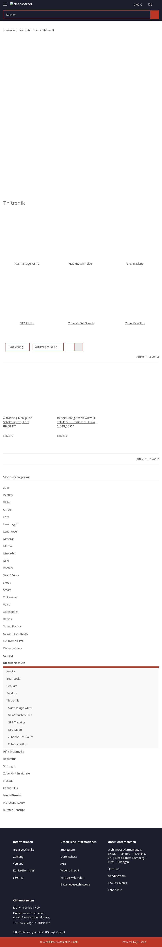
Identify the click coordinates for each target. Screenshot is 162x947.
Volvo (6, 604)
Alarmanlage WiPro (27, 263)
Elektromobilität (13, 641)
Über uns (113, 869)
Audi (6, 488)
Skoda (7, 582)
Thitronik (12, 700)
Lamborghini (11, 524)
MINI (6, 561)
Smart (7, 590)
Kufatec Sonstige (14, 810)
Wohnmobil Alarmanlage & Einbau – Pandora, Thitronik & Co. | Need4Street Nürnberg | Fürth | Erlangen (127, 856)
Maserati (8, 539)
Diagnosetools (12, 648)
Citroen (7, 509)
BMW (6, 502)
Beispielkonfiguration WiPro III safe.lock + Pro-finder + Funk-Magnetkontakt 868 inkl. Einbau (77, 420)
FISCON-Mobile (118, 883)
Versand (18, 863)
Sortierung (16, 347)
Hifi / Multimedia (13, 751)
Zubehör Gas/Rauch (81, 323)
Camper (8, 655)
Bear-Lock (13, 678)
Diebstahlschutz (14, 663)
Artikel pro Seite (46, 347)
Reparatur (9, 759)
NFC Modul (27, 323)
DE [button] (150, 4)
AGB (63, 863)
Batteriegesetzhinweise (75, 884)
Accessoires (10, 612)
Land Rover (10, 531)
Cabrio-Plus (10, 788)
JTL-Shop (141, 942)
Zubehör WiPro (135, 323)
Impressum (67, 849)
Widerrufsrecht (69, 870)
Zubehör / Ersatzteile (16, 773)
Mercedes (9, 553)
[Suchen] (154, 14)
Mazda (7, 546)
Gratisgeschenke (23, 849)
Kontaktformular (23, 870)
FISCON (8, 781)
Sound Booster (13, 626)
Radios (7, 619)
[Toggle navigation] (5, 2)
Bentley (8, 495)
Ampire (10, 671)
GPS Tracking (134, 263)
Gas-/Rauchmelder (81, 263)
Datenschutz (68, 856)
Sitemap (18, 877)
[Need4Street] (21, 4)
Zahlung (18, 856)
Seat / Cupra (11, 575)
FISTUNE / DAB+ (14, 802)
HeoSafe (11, 686)
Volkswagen (10, 597)
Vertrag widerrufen (72, 877)
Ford (6, 517)
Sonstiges (9, 766)
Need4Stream (12, 795)
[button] (120, 4)
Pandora (11, 693)
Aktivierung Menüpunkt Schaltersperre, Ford (17, 420)
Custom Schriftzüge (15, 633)
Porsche (8, 568)
